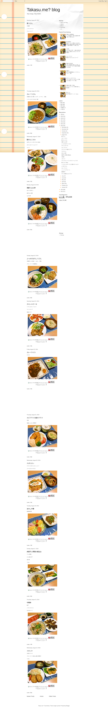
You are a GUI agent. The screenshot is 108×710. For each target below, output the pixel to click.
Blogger (68, 705)
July (63, 176)
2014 (62, 125)
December (64, 127)
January (64, 187)
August (63, 134)
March (63, 183)
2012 (62, 191)
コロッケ (30, 651)
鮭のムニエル (31, 139)
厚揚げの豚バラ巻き (70, 85)
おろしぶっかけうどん (71, 78)
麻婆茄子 (63, 171)
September (64, 132)
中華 (31, 65)
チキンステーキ (32, 304)
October (64, 131)
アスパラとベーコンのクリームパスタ (69, 160)
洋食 (31, 181)
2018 (62, 118)
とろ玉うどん (64, 166)
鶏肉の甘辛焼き (69, 63)
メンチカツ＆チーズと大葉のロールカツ (70, 164)
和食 (31, 133)
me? (61, 29)
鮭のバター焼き (64, 162)
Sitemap (62, 235)
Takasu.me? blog (43, 9)
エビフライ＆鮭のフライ (35, 418)
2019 (62, 116)
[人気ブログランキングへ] (51, 59)
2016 (62, 122)
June (63, 177)
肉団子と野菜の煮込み (34, 551)
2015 (62, 123)
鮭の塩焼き (68, 41)
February (64, 185)
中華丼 (29, 602)
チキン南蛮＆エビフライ (66, 173)
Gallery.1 (62, 24)
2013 (62, 189)
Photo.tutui (62, 27)
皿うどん (30, 23)
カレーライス (31, 352)
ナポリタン (30, 463)
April (63, 181)
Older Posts (52, 696)
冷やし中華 (30, 509)
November (64, 129)
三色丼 (67, 49)
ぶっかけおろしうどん (34, 258)
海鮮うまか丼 (31, 188)
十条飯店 (62, 107)
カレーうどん (31, 94)
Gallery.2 (62, 25)
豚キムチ (68, 92)
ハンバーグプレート (65, 170)
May (63, 179)
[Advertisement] (41, 78)
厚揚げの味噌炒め (70, 34)
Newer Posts (30, 696)
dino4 (59, 705)
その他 (61, 109)
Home (41, 696)
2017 (62, 120)
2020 (62, 114)
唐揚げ (67, 70)
